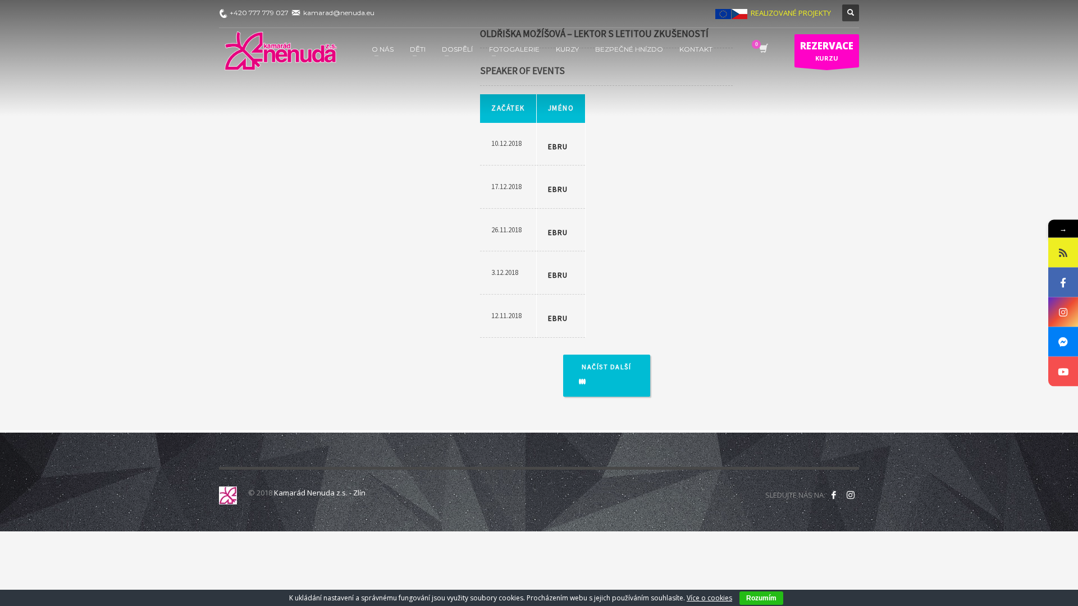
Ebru (558, 147)
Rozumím (761, 598)
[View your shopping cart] (762, 49)
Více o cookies (709, 598)
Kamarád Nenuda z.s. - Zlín (320, 493)
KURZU (826, 50)
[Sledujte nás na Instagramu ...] (850, 494)
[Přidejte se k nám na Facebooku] (833, 494)
